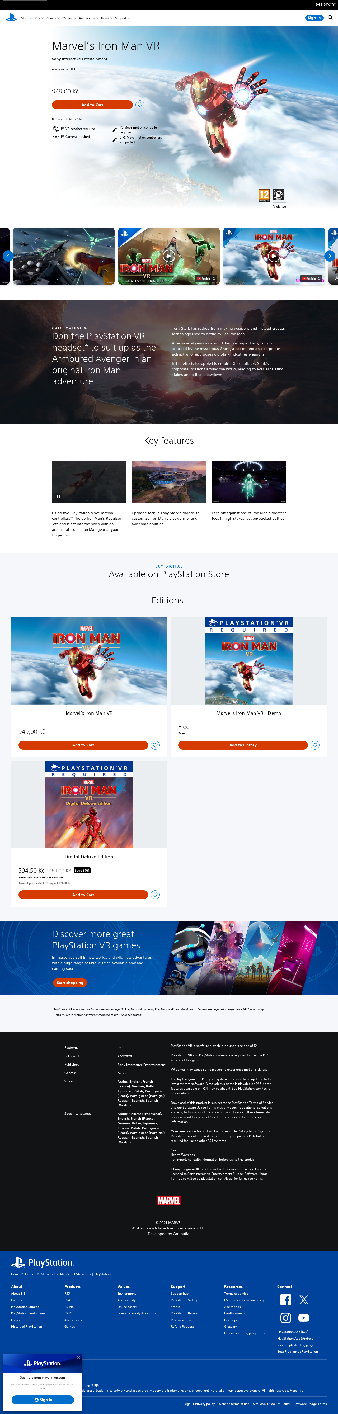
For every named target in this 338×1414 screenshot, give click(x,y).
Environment (127, 1293)
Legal (187, 1404)
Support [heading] (178, 1286)
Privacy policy (205, 1404)
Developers (232, 1320)
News (105, 18)
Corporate (18, 1320)
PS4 (67, 1300)
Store (24, 18)
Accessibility (126, 1300)
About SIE (18, 1293)
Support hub (180, 1293)
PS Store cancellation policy (244, 1300)
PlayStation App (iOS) (292, 1332)
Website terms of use (233, 1404)
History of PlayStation (26, 1326)
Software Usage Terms (310, 1404)
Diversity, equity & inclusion (137, 1313)
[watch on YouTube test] (206, 278)
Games (51, 18)
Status (175, 1306)
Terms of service (236, 1293)
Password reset (182, 1320)
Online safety (127, 1306)
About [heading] (16, 1286)
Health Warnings (183, 1155)
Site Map (259, 1404)
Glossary (230, 1326)
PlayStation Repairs (185, 1313)
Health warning (235, 1313)
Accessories (87, 18)
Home (15, 1274)
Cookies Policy (279, 1404)
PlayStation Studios (25, 1306)
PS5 (37, 18)
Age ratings (232, 1306)
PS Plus (67, 18)
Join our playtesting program (297, 1345)
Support (120, 18)
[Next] (329, 256)
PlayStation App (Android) (295, 1338)
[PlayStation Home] (11, 18)
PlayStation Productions (28, 1313)
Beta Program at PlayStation (297, 1351)
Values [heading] (124, 1286)
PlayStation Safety (184, 1300)
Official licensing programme (245, 1333)
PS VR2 (69, 1306)
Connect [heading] (284, 1286)
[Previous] (8, 256)
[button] (169, 256)
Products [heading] (72, 1286)
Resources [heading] (233, 1286)
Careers (16, 1300)
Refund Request (182, 1326)
